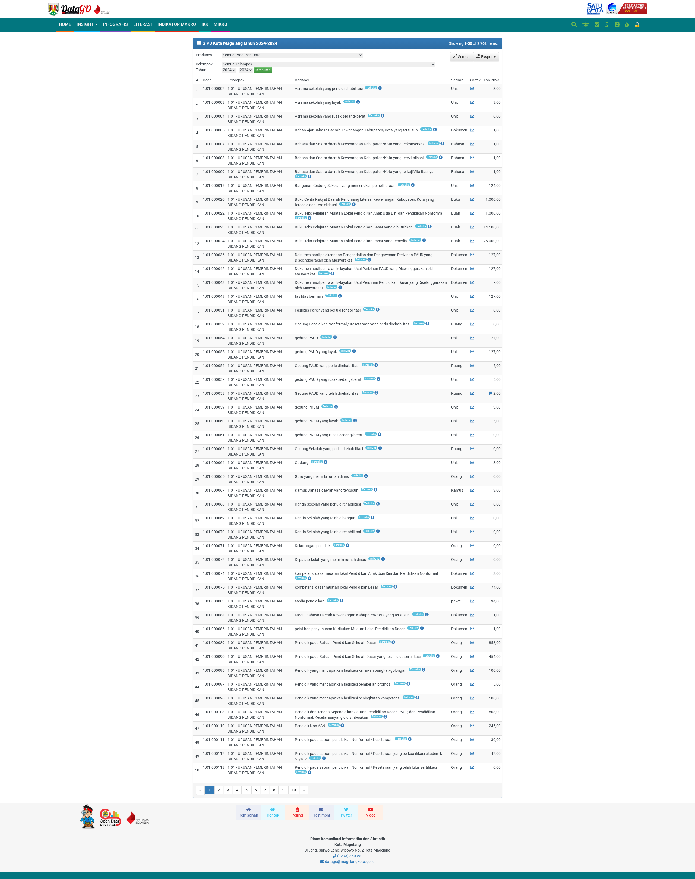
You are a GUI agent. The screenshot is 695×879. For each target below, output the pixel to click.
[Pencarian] (574, 25)
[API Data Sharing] (627, 25)
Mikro (220, 24)
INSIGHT (86, 24)
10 (294, 790)
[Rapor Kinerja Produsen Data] (586, 25)
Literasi (142, 24)
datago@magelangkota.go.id (349, 861)
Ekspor (487, 57)
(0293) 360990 (349, 856)
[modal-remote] (373, 88)
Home (65, 24)
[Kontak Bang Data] (607, 25)
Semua (463, 57)
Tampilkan (263, 70)
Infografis (115, 24)
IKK (204, 24)
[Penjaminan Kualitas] (597, 25)
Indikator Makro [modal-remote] (176, 24)
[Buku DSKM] (617, 25)
